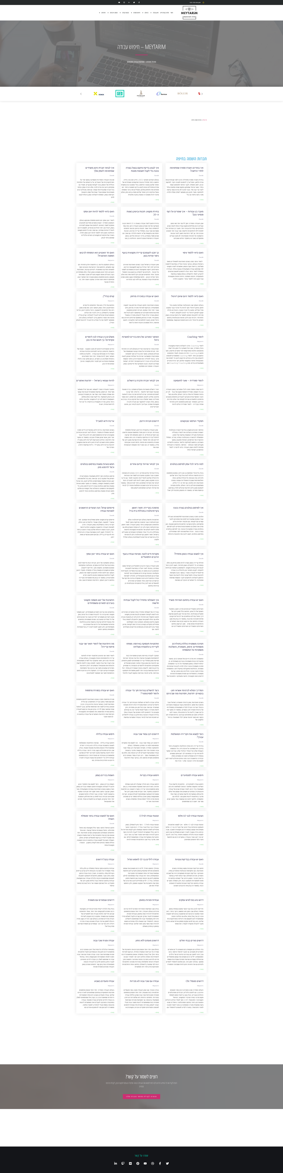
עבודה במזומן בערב (105, 1149)
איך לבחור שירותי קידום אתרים (144, 464)
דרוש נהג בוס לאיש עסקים (191, 900)
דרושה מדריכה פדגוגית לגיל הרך (99, 1021)
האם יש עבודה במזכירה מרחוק (144, 296)
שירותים (103, 13)
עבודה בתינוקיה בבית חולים (146, 1064)
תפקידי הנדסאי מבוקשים (191, 421)
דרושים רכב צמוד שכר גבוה (146, 734)
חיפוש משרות (136, 13)
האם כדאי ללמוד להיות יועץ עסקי (98, 211)
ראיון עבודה (156, 13)
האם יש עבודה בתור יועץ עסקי (100, 553)
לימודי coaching (195, 336)
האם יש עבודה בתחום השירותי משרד (186, 600)
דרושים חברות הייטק (149, 421)
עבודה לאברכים (196, 1105)
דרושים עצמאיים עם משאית (101, 900)
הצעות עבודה (125, 13)
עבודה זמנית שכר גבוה (103, 940)
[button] (81, 94)
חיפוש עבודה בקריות (149, 775)
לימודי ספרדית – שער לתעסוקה (188, 380)
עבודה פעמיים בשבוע (104, 981)
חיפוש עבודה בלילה (105, 734)
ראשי (172, 13)
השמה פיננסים (114, 13)
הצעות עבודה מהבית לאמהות (145, 1105)
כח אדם (146, 13)
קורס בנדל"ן (108, 296)
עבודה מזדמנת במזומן (149, 1149)
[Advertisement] (141, 138)
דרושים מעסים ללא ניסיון (147, 940)
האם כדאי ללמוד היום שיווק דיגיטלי (187, 296)
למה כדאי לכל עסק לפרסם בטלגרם (186, 464)
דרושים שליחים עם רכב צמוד (189, 1021)
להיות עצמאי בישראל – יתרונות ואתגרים (95, 380)
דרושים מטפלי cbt (194, 981)
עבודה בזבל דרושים (105, 859)
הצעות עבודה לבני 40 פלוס (190, 815)
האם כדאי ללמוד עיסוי (193, 252)
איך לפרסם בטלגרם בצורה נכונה (188, 507)
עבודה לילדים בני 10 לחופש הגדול (143, 859)
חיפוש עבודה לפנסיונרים (192, 775)
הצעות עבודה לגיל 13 (149, 815)
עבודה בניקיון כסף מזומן (192, 1149)
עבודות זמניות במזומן (149, 900)
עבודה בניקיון (197, 1064)
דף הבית (205, 120)
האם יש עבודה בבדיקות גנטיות (189, 859)
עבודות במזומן (107, 1064)
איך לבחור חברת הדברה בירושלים (143, 380)
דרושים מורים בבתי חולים (191, 940)
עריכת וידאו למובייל (105, 421)
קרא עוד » (201, 199)
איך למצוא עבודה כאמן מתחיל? (188, 553)
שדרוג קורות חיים (164, 13)
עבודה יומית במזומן (150, 1021)
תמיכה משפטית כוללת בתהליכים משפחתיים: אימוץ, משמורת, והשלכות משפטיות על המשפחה (186, 646)
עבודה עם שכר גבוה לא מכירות (144, 981)
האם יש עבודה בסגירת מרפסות (99, 690)
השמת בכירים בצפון (105, 775)
